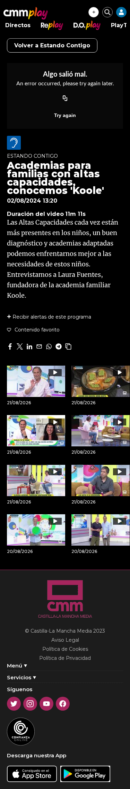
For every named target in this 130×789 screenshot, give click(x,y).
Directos (18, 25)
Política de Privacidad (65, 658)
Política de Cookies (65, 649)
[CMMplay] (25, 13)
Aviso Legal (65, 640)
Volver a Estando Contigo (52, 45)
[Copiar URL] (65, 98)
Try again (65, 115)
